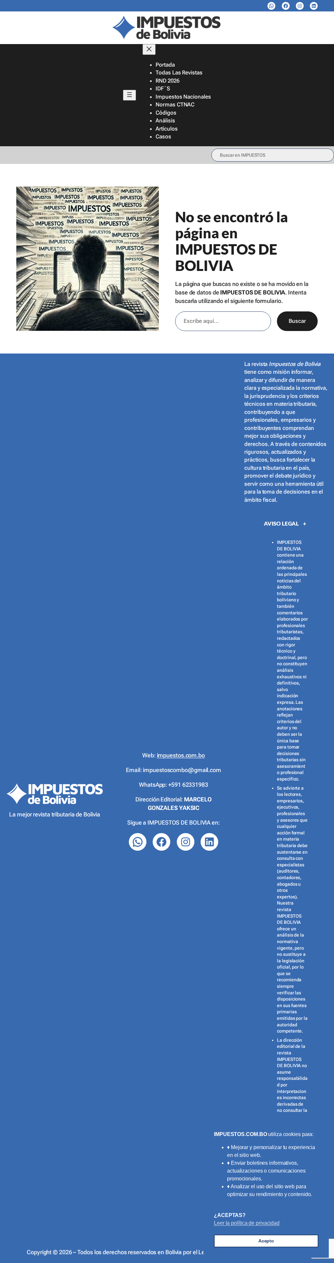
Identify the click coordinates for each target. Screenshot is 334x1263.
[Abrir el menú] (129, 95)
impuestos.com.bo (181, 755)
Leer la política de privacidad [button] (247, 1223)
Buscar (297, 321)
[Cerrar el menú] (149, 49)
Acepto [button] (266, 1240)
